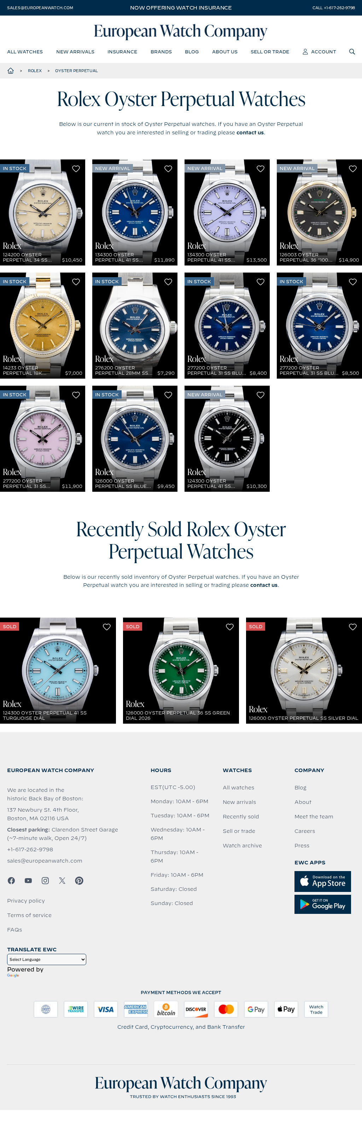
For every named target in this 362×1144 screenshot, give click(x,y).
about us (225, 51)
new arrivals (75, 51)
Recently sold (241, 816)
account (323, 51)
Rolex (35, 71)
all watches (25, 51)
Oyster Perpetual (76, 71)
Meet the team (313, 816)
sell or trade (270, 51)
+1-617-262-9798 (30, 849)
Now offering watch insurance (181, 8)
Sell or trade (239, 831)
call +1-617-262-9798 (334, 8)
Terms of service (29, 915)
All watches (238, 787)
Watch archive (242, 845)
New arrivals (239, 802)
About (302, 802)
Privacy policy (26, 901)
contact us (250, 132)
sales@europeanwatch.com (40, 8)
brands (161, 51)
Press (301, 845)
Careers (304, 831)
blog (192, 51)
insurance (122, 51)
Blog (300, 787)
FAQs (14, 930)
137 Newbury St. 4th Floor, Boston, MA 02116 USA (43, 814)
